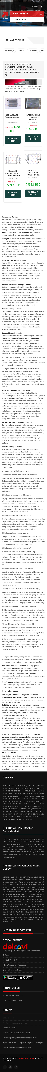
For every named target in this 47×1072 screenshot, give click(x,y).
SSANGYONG (13, 854)
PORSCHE (12, 852)
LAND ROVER (20, 847)
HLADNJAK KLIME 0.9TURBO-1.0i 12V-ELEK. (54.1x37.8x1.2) (33, 118)
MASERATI (34, 847)
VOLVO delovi (7, 819)
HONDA (9, 844)
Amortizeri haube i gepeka (13, 879)
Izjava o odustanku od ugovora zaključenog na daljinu (23, 1043)
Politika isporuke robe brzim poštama (17, 1048)
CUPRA (5, 842)
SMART (5, 854)
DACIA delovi (8, 791)
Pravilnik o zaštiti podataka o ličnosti (16, 1033)
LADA (7, 847)
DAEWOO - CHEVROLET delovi (25, 791)
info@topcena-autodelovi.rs (15, 965)
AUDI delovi (22, 786)
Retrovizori (7, 922)
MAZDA (41, 847)
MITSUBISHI (22, 849)
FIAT (42, 842)
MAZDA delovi (21, 804)
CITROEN (32, 839)
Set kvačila (27, 877)
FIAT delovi (24, 793)
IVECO (32, 844)
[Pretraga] (40, 19)
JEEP (42, 844)
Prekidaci (31, 919)
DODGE (38, 842)
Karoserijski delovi (17, 919)
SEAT (36, 852)
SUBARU (21, 854)
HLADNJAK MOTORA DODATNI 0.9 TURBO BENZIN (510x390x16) (13, 174)
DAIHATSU (32, 842)
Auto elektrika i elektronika (19, 907)
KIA (4, 847)
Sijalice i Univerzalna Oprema (14, 909)
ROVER (26, 852)
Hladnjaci (40, 919)
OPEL (35, 849)
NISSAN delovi (35, 806)
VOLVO (5, 857)
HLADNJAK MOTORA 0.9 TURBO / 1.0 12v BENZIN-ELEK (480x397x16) (33, 174)
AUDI (14, 839)
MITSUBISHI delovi (23, 806)
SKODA (41, 852)
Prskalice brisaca (10, 917)
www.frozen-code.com (13, 970)
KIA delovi (35, 798)
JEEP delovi (25, 798)
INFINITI (21, 844)
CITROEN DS (40, 839)
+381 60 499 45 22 (22, 13)
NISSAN (29, 849)
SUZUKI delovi (14, 817)
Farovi (20, 917)
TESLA (35, 854)
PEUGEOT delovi (14, 809)
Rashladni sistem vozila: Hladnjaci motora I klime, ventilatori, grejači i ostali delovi (23, 897)
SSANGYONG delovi (31, 814)
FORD (4, 844)
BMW (18, 839)
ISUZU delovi (34, 796)
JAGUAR (37, 844)
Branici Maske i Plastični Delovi (15, 912)
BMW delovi (32, 786)
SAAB (31, 852)
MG (12, 849)
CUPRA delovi (39, 788)
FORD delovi (33, 793)
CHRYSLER (24, 839)
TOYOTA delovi (38, 817)
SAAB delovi (30, 811)
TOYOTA (41, 854)
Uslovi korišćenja (9, 1018)
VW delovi (16, 819)
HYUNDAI (15, 844)
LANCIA (13, 847)
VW (9, 857)
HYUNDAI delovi (13, 796)
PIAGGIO (5, 852)
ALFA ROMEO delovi (10, 786)
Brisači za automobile (19, 914)
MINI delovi (12, 806)
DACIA (10, 842)
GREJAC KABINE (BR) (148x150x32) (13, 116)
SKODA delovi (8, 814)
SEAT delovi (39, 811)
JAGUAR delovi (14, 798)
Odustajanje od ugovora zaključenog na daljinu (20, 1038)
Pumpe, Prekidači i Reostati (26, 894)
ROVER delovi (20, 811)
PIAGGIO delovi (26, 809)
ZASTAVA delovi (26, 819)
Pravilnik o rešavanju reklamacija (15, 1023)
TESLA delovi (26, 817)
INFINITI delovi (25, 796)
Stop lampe (28, 917)
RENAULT (20, 852)
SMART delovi (18, 814)
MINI (16, 849)
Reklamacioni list (9, 1028)
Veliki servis (39, 877)
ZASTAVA (14, 857)
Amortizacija (36, 907)
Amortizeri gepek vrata (35, 909)
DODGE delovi (14, 793)
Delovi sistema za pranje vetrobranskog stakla (23, 887)
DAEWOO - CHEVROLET (20, 842)
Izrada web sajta (26, 1058)
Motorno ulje (8, 877)
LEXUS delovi (39, 801)
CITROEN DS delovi (26, 788)
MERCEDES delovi (34, 804)
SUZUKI (28, 854)
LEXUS (28, 847)
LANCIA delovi (13, 801)
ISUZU (27, 844)
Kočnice (19, 877)
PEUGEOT (41, 849)
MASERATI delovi (9, 804)
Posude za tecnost (36, 914)
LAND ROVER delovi (26, 801)
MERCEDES (6, 849)
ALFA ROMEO (7, 839)
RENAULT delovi (8, 811)
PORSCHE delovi (38, 809)
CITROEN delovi (13, 788)
